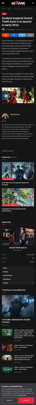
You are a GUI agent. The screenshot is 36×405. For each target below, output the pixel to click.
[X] (22, 35)
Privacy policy (22, 395)
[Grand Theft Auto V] (18, 236)
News (4, 13)
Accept (26, 400)
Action (32, 261)
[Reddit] (6, 35)
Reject (9, 400)
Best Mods (6, 279)
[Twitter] (5, 121)
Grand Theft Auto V (18, 248)
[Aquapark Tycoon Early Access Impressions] (18, 197)
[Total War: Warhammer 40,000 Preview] (18, 306)
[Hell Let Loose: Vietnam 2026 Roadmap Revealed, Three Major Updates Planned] (7, 358)
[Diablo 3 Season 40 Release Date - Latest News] (7, 348)
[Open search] (33, 3)
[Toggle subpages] (32, 283)
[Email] (30, 35)
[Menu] (3, 3)
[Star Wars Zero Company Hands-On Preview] (18, 171)
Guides (5, 283)
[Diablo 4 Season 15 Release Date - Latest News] (7, 369)
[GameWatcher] (18, 3)
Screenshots (7, 275)
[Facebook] (14, 35)
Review (5, 272)
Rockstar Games (18, 250)
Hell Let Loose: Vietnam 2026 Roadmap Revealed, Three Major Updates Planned (23, 357)
